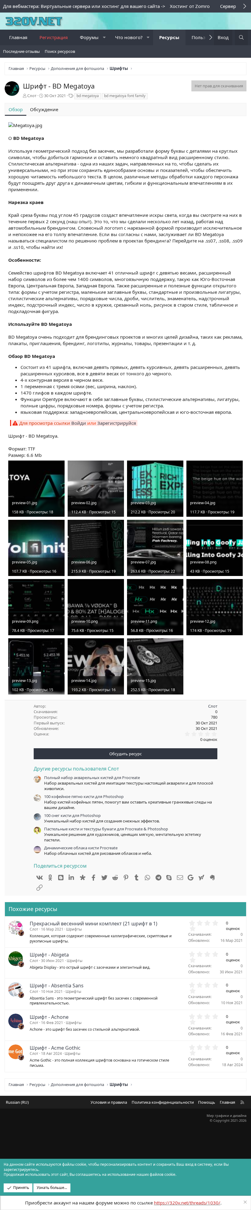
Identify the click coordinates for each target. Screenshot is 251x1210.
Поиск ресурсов (60, 51)
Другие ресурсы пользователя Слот (76, 768)
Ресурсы (169, 37)
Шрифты (74, 929)
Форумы (89, 37)
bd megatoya (88, 95)
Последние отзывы (21, 51)
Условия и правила (109, 1102)
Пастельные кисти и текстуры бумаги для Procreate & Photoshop (106, 829)
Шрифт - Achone (49, 1017)
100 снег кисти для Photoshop (72, 815)
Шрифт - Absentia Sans (57, 985)
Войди (78, 423)
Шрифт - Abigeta (49, 954)
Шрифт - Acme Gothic (55, 1047)
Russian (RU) (17, 1102)
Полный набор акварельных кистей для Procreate (92, 777)
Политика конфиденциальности (163, 1102)
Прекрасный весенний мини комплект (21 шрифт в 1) (93, 923)
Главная (18, 37)
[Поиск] (241, 37)
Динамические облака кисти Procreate (81, 848)
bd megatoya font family (124, 95)
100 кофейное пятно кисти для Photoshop (84, 796)
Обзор (16, 109)
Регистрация (53, 37)
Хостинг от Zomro (190, 6)
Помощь (206, 1102)
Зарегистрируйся (116, 423)
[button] (104, 37)
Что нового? (129, 37)
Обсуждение (44, 109)
